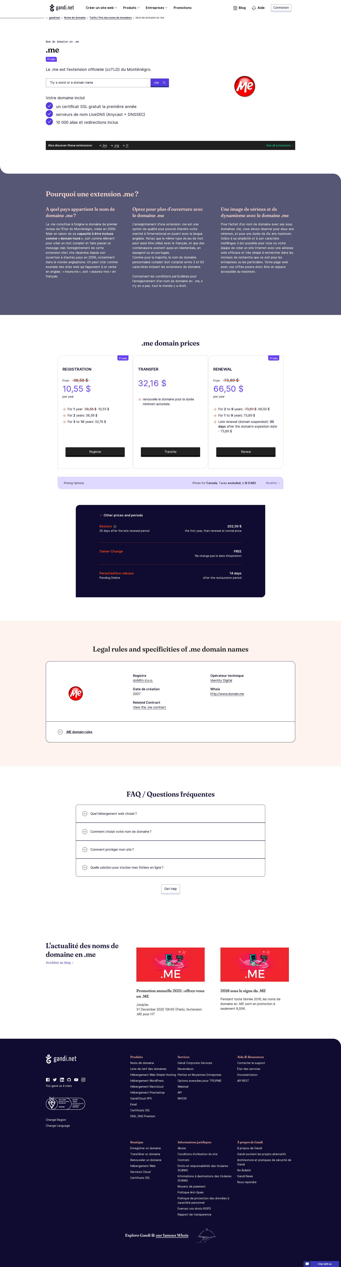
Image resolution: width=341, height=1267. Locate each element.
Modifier (271, 483)
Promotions (183, 8)
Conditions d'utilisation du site (197, 1154)
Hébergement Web (143, 1166)
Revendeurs (186, 1068)
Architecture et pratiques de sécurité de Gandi (264, 1162)
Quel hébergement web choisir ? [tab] (113, 814)
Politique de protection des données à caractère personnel (203, 1200)
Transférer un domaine (145, 1154)
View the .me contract (149, 707)
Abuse (182, 1148)
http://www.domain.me (227, 694)
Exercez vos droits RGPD (194, 1208)
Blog (242, 8)
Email (133, 1104)
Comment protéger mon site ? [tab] (112, 849)
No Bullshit (244, 1170)
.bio (104, 145)
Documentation (247, 1074)
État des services (248, 1068)
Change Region (56, 1119)
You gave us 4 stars (59, 1085)
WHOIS (182, 1098)
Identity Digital (221, 680)
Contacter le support (251, 1063)
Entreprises (155, 8)
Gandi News (245, 1176)
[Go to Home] (62, 7)
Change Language (58, 1125)
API (180, 1092)
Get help (170, 889)
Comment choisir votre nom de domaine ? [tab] (120, 831)
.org (116, 145)
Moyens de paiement (192, 1186)
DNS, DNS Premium (142, 1116)
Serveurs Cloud (140, 1171)
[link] (48, 1080)
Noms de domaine (75, 17)
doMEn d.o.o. (143, 680)
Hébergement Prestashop (147, 1092)
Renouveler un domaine (145, 1160)
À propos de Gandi (249, 1148)
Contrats (183, 1160)
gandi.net (54, 17)
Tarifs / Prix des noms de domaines (111, 17)
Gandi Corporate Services (195, 1063)
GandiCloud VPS (141, 1098)
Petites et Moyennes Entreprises (199, 1074)
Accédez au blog (58, 963)
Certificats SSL (140, 1110)
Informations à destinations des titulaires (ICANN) (204, 1178)
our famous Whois (172, 1235)
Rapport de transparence (194, 1214)
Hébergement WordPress (147, 1080)
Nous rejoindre (247, 1182)
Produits (129, 8)
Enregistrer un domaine (145, 1148)
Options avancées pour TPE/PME (199, 1080)
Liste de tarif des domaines (148, 1068)
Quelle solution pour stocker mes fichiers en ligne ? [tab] (126, 867)
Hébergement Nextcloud (146, 1086)
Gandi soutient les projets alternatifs (261, 1154)
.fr (127, 145)
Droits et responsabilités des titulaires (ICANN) (203, 1168)
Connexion (281, 7)
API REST (243, 1080)
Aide (261, 8)
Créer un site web (100, 8)
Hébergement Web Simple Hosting (153, 1074)
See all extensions (278, 145)
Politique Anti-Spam (191, 1192)
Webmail (183, 1086)
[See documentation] (114, 526)
